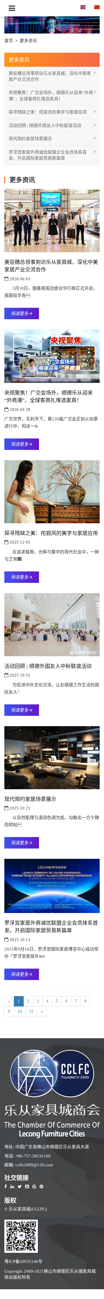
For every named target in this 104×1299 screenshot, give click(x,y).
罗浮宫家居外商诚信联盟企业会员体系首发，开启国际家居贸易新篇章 (48, 155)
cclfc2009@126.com (34, 1165)
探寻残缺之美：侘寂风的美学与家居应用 (48, 112)
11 (31, 1011)
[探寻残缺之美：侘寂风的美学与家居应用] (52, 491)
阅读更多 (20, 313)
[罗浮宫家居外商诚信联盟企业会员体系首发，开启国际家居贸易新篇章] (52, 885)
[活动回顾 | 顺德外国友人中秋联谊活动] (52, 624)
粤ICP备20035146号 (23, 1261)
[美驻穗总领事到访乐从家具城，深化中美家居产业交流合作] (52, 220)
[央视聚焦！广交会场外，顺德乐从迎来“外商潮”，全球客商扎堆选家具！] (52, 355)
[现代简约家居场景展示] (52, 757)
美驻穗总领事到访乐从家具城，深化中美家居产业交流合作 (50, 76)
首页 (8, 40)
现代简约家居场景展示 (30, 138)
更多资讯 (28, 40)
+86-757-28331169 (33, 1156)
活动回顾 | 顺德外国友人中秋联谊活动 (45, 125)
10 (19, 1011)
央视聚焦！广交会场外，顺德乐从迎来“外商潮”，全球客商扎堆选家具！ (51, 95)
